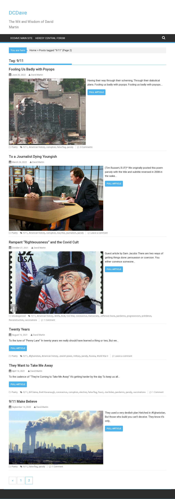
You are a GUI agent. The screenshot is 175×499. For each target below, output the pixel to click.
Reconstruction (16, 320)
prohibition (146, 316)
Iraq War (61, 233)
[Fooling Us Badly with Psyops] (47, 80)
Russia (92, 356)
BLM (63, 316)
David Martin (37, 75)
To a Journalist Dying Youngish (33, 157)
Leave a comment (99, 233)
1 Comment (49, 320)
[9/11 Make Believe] (56, 412)
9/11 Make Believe (23, 401)
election (83, 392)
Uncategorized (19, 316)
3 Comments (86, 147)
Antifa (57, 316)
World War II (102, 356)
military (76, 356)
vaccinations (31, 320)
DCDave (18, 13)
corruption (51, 147)
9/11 (25, 147)
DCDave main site (21, 38)
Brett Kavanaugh (47, 392)
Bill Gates (33, 392)
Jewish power (65, 356)
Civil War (70, 316)
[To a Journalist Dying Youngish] (56, 167)
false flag (61, 147)
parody (70, 147)
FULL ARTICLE (96, 92)
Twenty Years (19, 329)
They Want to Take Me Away (31, 365)
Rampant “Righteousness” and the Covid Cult (44, 242)
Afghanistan (35, 356)
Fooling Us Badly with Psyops (32, 69)
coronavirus (81, 316)
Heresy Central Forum (50, 38)
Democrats (93, 316)
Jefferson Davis (107, 316)
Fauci (100, 392)
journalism (71, 233)
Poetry (15, 147)
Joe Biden (109, 392)
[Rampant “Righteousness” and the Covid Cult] (56, 253)
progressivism (133, 316)
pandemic (121, 316)
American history (37, 147)
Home (33, 50)
